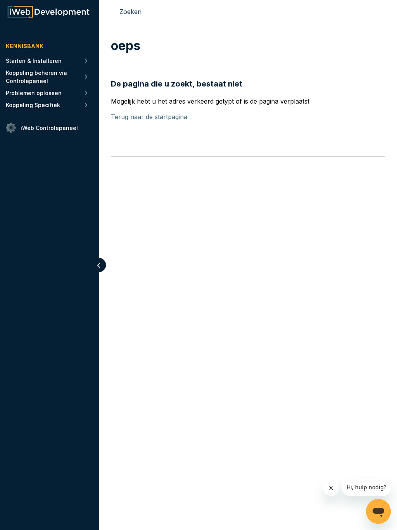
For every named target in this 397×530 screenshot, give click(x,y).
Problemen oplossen (34, 93)
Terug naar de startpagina (149, 117)
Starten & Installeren (34, 60)
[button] (99, 265)
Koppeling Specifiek (33, 105)
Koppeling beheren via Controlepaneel (36, 76)
